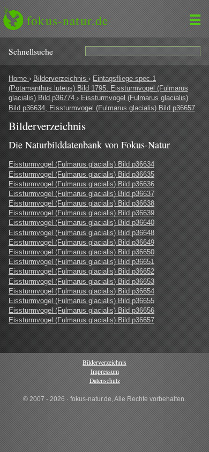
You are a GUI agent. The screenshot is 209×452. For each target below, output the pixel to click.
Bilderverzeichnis (60, 78)
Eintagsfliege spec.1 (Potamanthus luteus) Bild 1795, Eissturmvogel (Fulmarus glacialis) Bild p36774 (98, 88)
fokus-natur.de (67, 20)
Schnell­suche (31, 51)
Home (19, 78)
